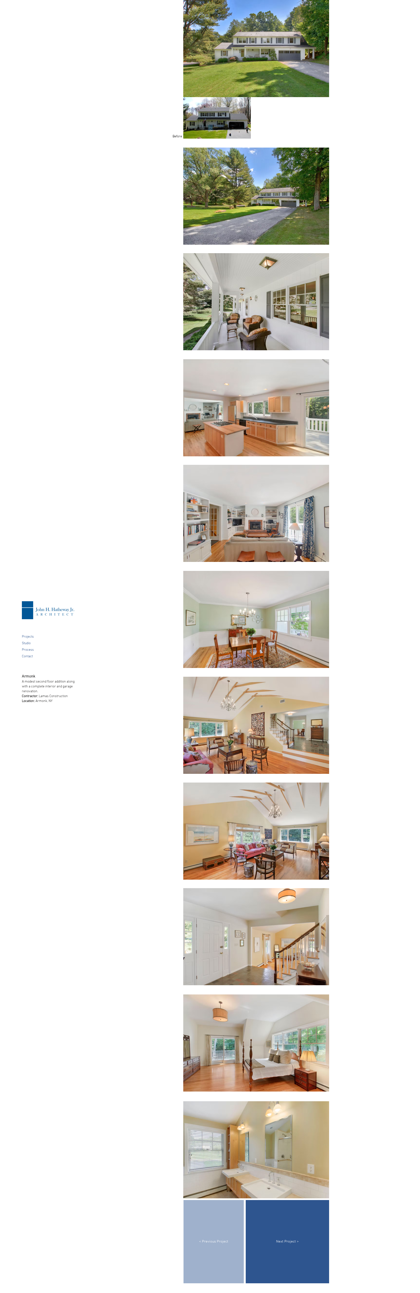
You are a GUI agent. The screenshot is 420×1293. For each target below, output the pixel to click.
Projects (28, 637)
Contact (27, 656)
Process (28, 650)
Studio (26, 643)
